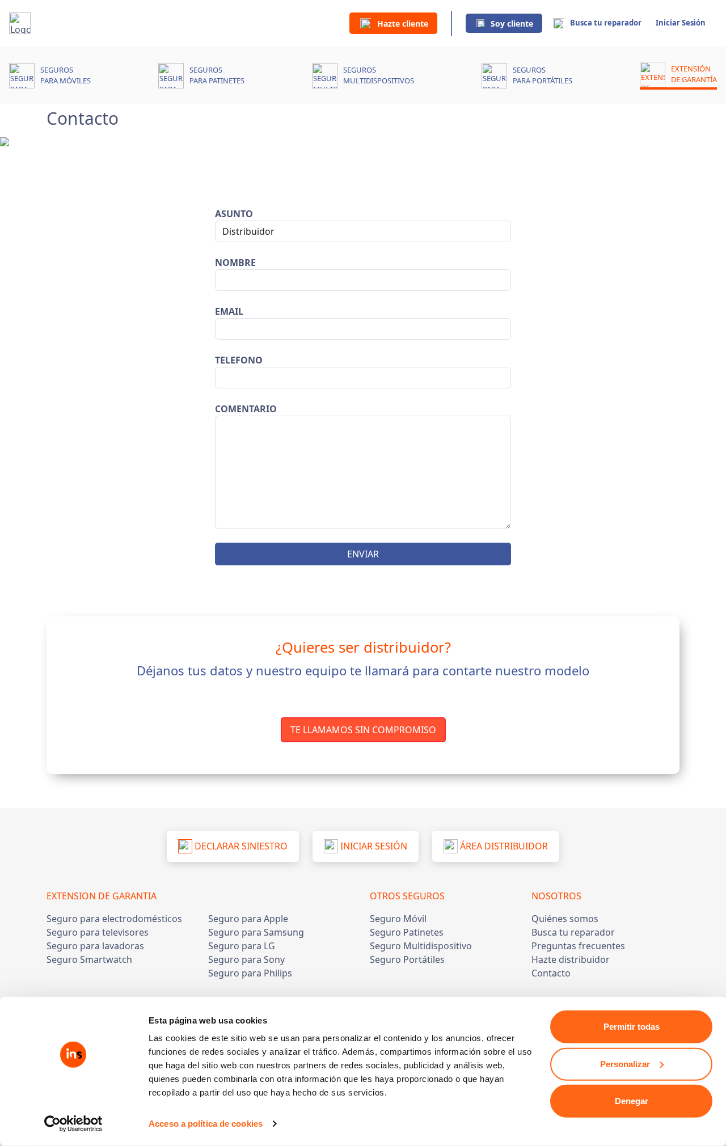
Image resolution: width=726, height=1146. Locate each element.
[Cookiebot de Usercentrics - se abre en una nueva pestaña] (73, 1123)
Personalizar (625, 1063)
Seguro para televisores (98, 932)
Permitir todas (631, 1026)
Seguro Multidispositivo (421, 946)
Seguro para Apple (248, 918)
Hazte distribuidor (570, 959)
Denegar (631, 1101)
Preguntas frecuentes (578, 946)
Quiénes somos (564, 918)
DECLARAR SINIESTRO (240, 846)
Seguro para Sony (246, 959)
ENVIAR (363, 554)
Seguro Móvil (398, 918)
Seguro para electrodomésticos (114, 918)
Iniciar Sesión (681, 23)
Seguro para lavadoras (95, 946)
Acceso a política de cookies (206, 1123)
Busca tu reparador (605, 23)
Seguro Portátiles (407, 959)
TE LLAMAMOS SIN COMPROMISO (363, 730)
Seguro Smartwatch (89, 959)
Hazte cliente (402, 23)
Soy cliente (512, 23)
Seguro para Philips (250, 973)
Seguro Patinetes (407, 932)
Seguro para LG (241, 946)
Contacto (551, 973)
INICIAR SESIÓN (372, 846)
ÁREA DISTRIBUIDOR (503, 846)
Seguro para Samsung (256, 932)
